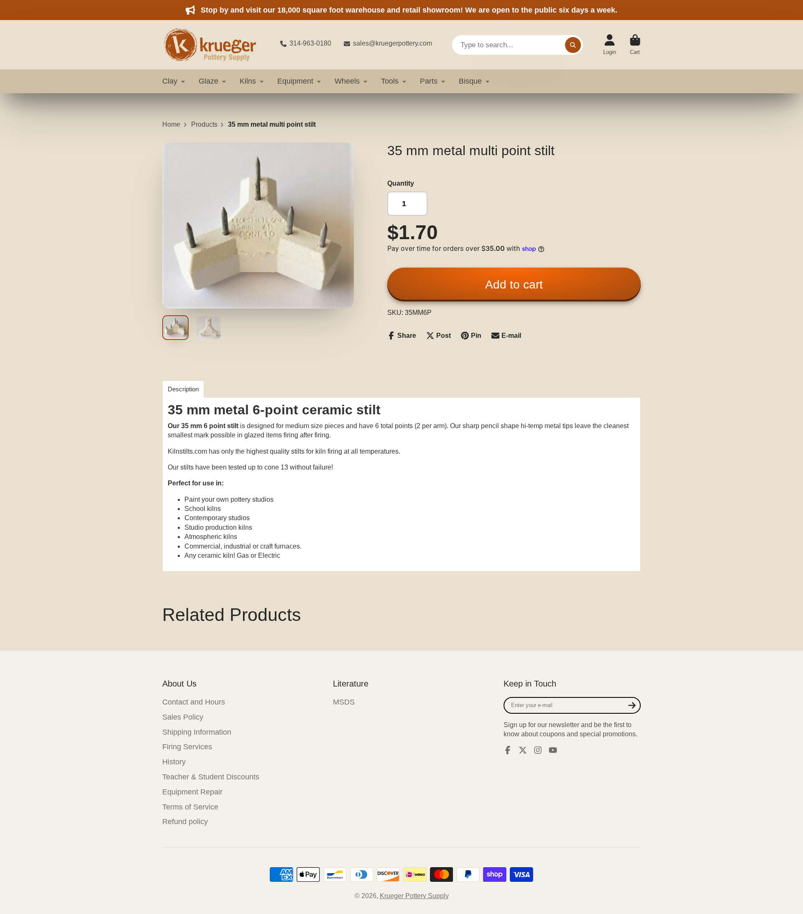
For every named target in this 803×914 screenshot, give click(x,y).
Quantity (400, 183)
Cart (635, 44)
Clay (169, 81)
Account (609, 44)
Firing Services (187, 747)
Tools (390, 81)
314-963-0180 (310, 43)
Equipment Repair (192, 792)
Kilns (248, 81)
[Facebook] (508, 750)
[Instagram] (538, 750)
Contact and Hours (193, 702)
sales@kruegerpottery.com (392, 43)
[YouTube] (553, 750)
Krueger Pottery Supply (414, 895)
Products (204, 124)
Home (171, 124)
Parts (428, 81)
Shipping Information (196, 732)
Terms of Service (190, 807)
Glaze (208, 81)
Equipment (295, 81)
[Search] (573, 45)
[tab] (183, 389)
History (174, 762)
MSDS (344, 702)
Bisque (470, 81)
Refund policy (185, 821)
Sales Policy (182, 717)
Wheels (347, 81)
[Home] (214, 44)
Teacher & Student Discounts (210, 777)
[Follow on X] (523, 750)
